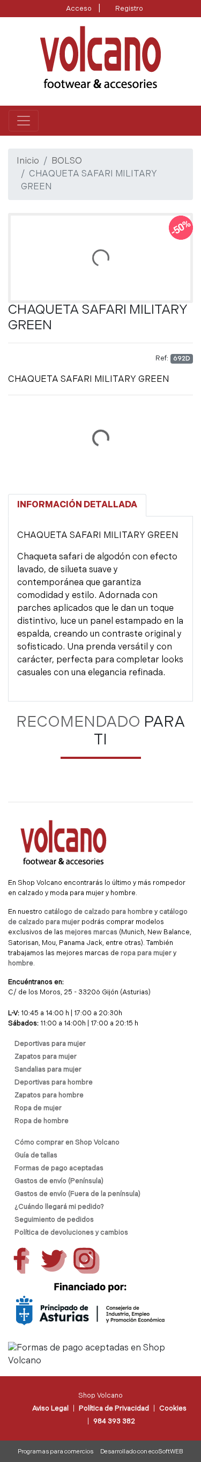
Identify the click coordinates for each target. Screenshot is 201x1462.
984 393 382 (114, 1421)
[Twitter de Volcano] (54, 1261)
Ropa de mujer (38, 1108)
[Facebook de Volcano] (21, 1261)
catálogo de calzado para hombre (98, 912)
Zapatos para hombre (49, 1095)
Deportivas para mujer (50, 1043)
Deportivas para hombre (53, 1082)
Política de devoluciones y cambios (71, 1232)
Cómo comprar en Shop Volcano (67, 1142)
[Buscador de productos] (171, 120)
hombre (20, 963)
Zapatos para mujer (45, 1056)
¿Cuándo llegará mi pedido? (59, 1206)
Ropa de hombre (41, 1121)
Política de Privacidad (114, 1408)
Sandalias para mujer (47, 1069)
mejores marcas (92, 932)
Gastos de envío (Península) (58, 1181)
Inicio (28, 161)
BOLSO (66, 161)
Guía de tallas (35, 1155)
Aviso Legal (50, 1408)
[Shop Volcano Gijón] (100, 57)
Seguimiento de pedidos (54, 1219)
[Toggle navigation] (24, 120)
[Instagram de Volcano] (86, 1261)
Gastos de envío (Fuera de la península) (77, 1194)
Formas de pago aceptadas (58, 1168)
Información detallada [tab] (77, 505)
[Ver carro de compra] (188, 120)
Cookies (173, 1408)
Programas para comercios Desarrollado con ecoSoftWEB (100, 1452)
